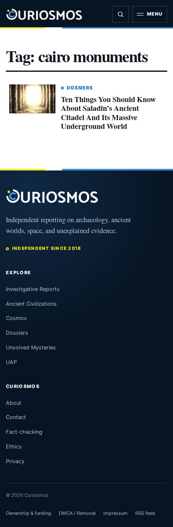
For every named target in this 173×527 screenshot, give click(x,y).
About (13, 403)
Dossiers (80, 88)
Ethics (14, 446)
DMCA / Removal (77, 513)
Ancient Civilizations (31, 304)
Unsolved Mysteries (31, 347)
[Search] (120, 14)
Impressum (115, 513)
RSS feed (145, 513)
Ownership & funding (28, 513)
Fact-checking (24, 432)
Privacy (15, 461)
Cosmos (16, 318)
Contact (16, 417)
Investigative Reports (33, 289)
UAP (11, 362)
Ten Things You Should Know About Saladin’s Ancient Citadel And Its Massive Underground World (108, 113)
